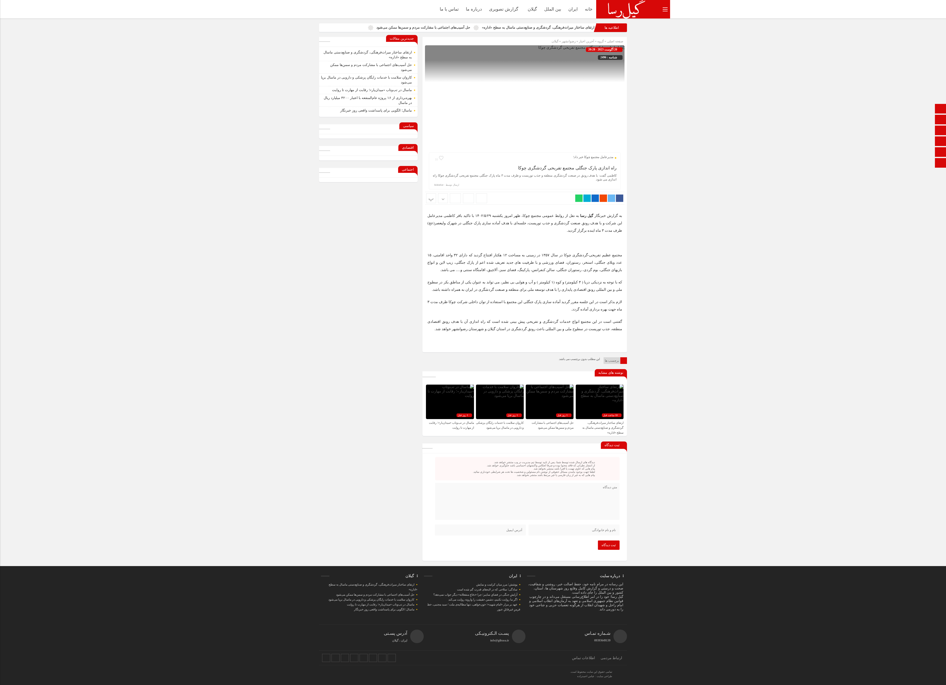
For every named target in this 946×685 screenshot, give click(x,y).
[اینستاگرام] (941, 152)
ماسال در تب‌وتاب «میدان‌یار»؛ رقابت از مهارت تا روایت (372, 90)
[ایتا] (941, 131)
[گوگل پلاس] (363, 658)
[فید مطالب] (392, 658)
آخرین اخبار (586, 41)
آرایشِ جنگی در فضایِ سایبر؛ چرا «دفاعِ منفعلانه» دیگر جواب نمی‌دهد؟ (475, 594)
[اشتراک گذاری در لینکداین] (595, 198)
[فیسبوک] (326, 658)
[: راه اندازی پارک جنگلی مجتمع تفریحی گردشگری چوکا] (468, 198)
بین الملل (552, 9)
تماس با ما (449, 9)
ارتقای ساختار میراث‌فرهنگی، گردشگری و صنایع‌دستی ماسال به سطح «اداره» (538, 27)
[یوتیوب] (382, 658)
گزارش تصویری (503, 9)
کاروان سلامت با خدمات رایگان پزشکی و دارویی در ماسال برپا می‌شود (371, 599)
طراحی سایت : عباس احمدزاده (594, 676)
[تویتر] (335, 658)
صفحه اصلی (614, 41)
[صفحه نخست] (941, 109)
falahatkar (438, 184)
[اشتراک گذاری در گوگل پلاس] (603, 198)
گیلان (532, 9)
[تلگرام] (354, 658)
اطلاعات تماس (583, 658)
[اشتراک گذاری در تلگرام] (587, 198)
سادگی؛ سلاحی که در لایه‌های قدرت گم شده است (487, 589)
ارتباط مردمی (611, 658)
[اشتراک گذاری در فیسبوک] (619, 198)
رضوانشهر (569, 41)
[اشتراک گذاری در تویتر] (611, 198)
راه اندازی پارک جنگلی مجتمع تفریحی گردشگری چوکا (567, 167)
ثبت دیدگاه (609, 545)
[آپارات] (941, 142)
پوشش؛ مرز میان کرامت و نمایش (496, 584)
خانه (588, 9)
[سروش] (941, 120)
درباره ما (474, 9)
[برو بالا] (941, 163)
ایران (573, 9)
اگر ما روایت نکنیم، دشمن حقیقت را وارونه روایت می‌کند (482, 599)
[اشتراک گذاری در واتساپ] (579, 198)
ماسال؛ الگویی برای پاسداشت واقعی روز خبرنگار (376, 110)
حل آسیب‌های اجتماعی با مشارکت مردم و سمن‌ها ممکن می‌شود (423, 27)
